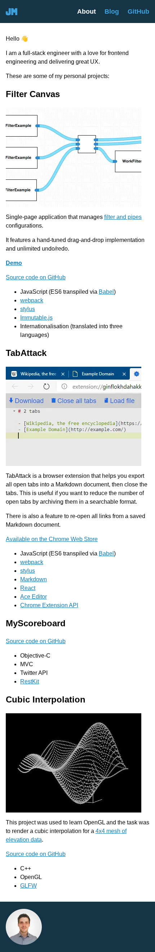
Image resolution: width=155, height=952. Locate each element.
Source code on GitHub (36, 277)
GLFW (28, 886)
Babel (106, 292)
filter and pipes (123, 217)
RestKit (29, 681)
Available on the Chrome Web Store (52, 539)
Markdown (33, 579)
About (86, 11)
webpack (31, 300)
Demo (14, 263)
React (27, 588)
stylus (27, 309)
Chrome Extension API (49, 605)
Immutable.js (36, 318)
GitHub (138, 11)
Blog (112, 11)
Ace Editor (33, 597)
